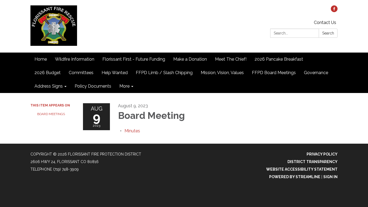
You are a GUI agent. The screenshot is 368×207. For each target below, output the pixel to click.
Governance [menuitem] (316, 72)
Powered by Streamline (294, 177)
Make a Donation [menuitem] (190, 59)
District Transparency (312, 162)
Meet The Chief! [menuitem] (231, 59)
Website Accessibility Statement (302, 169)
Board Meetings (51, 114)
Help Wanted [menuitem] (115, 72)
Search (328, 33)
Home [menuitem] (40, 59)
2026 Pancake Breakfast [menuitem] (279, 59)
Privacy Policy (322, 154)
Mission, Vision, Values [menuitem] (222, 72)
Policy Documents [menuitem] (93, 86)
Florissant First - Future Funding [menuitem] (133, 59)
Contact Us (325, 22)
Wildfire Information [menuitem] (74, 59)
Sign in (330, 177)
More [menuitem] (124, 86)
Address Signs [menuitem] (48, 86)
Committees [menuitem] (81, 72)
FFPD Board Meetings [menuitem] (274, 72)
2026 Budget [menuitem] (47, 72)
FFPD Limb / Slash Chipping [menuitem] (164, 72)
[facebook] (334, 10)
